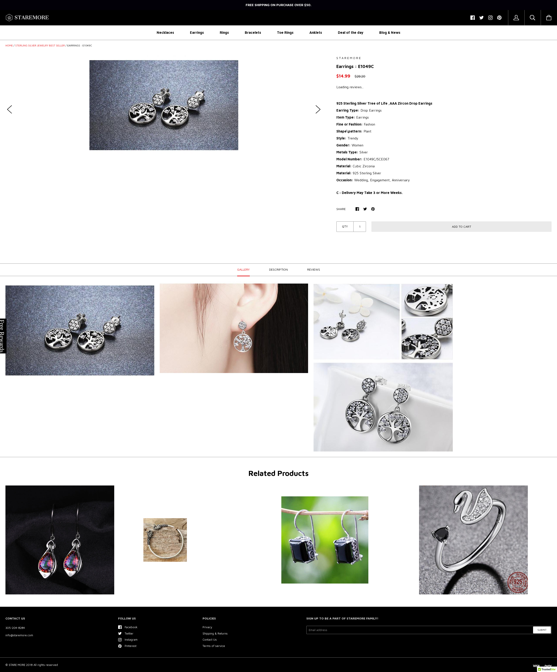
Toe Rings (285, 32)
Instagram (131, 639)
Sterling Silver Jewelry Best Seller (40, 45)
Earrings (197, 32)
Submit (542, 629)
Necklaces (165, 32)
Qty (345, 226)
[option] (163, 105)
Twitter (129, 633)
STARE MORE (17, 665)
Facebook (131, 627)
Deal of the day (350, 32)
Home (9, 45)
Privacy (207, 627)
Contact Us (210, 639)
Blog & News (389, 32)
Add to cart (461, 226)
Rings (224, 32)
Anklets (315, 32)
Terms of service (214, 646)
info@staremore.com (19, 635)
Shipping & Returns (215, 633)
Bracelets (253, 32)
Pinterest (130, 646)
